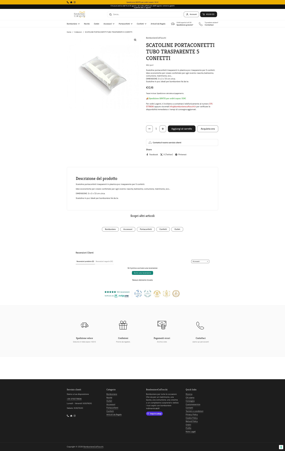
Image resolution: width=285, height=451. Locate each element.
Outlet (177, 229)
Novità (109, 397)
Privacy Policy (192, 414)
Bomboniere (110, 229)
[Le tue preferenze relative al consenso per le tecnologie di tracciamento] (281, 447)
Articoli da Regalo (114, 414)
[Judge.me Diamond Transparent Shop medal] (138, 293)
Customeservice (193, 404)
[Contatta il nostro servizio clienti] (182, 142)
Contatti (189, 407)
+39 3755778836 (74, 399)
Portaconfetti (146, 229)
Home (69, 32)
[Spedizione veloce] (84, 325)
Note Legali (191, 431)
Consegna (190, 401)
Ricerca (189, 394)
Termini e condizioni (194, 411)
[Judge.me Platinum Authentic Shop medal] (147, 293)
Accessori (127, 229)
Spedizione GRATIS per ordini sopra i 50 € (142, 2)
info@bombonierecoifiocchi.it (183, 106)
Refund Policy (192, 421)
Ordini (188, 425)
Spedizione (161, 93)
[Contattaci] (201, 325)
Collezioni (78, 32)
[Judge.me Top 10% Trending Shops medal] (176, 293)
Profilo (188, 428)
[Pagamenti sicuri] (162, 325)
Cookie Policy (192, 418)
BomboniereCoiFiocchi (93, 446)
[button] (208, 14)
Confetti (163, 229)
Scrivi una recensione (142, 273)
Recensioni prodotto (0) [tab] (85, 261)
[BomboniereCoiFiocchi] (80, 14)
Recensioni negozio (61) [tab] (104, 261)
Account (193, 14)
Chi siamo (190, 397)
